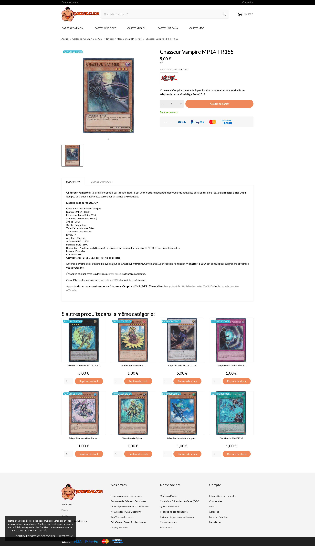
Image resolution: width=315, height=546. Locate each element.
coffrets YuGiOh (109, 280)
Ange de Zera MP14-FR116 (182, 365)
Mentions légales (169, 496)
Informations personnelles (222, 496)
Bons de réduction (218, 517)
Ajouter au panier (219, 103)
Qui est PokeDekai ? (170, 506)
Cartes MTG (196, 28)
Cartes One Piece (105, 28)
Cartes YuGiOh (136, 28)
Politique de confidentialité (174, 511)
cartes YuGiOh (115, 273)
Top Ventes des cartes (122, 517)
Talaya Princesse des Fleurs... (84, 438)
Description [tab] (73, 181)
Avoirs (212, 506)
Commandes (215, 501)
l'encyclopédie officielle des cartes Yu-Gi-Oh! (189, 286)
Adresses (214, 511)
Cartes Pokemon (72, 28)
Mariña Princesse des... (133, 365)
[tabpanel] (108, 95)
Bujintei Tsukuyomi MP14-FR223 (83, 365)
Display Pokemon (119, 527)
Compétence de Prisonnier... (231, 365)
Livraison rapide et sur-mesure (126, 496)
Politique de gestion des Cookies (35, 536)
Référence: (165, 69)
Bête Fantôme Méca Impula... (182, 438)
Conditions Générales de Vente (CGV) (179, 501)
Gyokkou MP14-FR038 (231, 438)
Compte (215, 485)
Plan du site (166, 527)
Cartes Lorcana (168, 28)
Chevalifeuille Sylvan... (133, 438)
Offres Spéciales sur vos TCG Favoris (130, 506)
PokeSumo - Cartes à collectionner (128, 522)
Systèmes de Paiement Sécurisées (128, 501)
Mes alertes (215, 522)
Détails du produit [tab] (102, 181)
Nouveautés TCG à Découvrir (126, 511)
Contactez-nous (70, 2)
